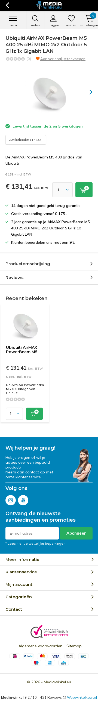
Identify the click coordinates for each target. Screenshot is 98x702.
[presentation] (87, 92)
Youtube (23, 500)
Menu (13, 25)
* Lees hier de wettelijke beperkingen (35, 543)
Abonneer (76, 533)
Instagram (10, 500)
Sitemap (74, 646)
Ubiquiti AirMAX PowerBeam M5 (21, 349)
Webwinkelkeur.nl (82, 697)
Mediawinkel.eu (57, 682)
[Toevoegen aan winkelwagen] (84, 189)
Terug (7, 5)
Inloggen (53, 25)
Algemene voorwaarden (40, 646)
